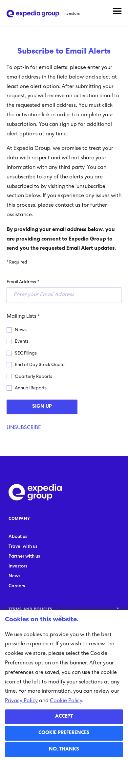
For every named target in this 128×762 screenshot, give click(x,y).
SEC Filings (26, 353)
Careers (17, 586)
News (21, 330)
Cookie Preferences (64, 733)
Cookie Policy (66, 701)
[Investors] (33, 13)
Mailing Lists (21, 316)
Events (22, 341)
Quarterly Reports (33, 377)
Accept (64, 716)
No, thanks (64, 749)
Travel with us (23, 546)
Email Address (21, 282)
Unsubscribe (24, 428)
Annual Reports (31, 388)
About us (18, 537)
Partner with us (24, 556)
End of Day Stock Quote (40, 365)
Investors (18, 566)
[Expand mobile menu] (117, 11)
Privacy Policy (21, 701)
